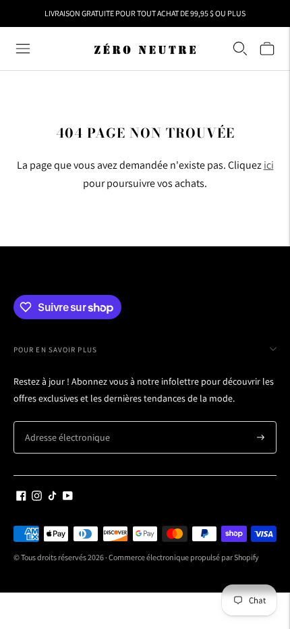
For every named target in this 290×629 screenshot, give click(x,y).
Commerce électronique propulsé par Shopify (184, 557)
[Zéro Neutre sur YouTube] (68, 497)
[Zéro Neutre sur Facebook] (21, 497)
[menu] (22, 48)
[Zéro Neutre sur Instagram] (37, 497)
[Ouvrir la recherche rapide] (240, 48)
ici (269, 165)
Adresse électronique (62, 421)
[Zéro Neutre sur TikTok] (52, 497)
